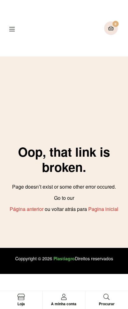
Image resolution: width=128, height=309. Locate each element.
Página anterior (26, 209)
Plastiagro (64, 258)
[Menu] (16, 28)
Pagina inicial (103, 209)
